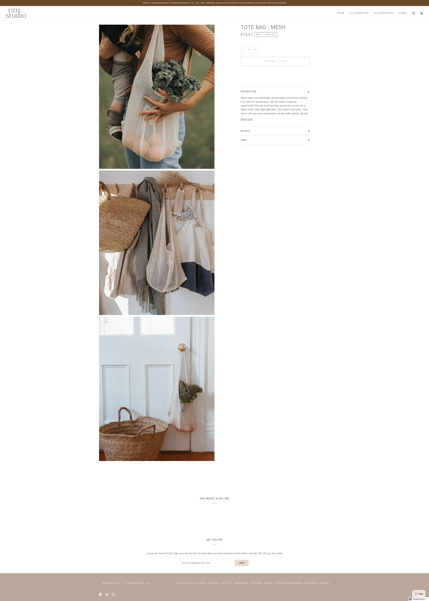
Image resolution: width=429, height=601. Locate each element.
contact (226, 583)
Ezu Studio (185, 583)
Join (241, 563)
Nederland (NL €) (137, 583)
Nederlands (110, 583)
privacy (268, 583)
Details (245, 131)
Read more (247, 119)
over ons (213, 583)
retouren (256, 583)
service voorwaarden (289, 583)
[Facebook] (100, 594)
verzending (240, 583)
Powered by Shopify (317, 583)
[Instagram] (113, 594)
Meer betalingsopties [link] (252, 81)
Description (248, 91)
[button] (359, 13)
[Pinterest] (106, 594)
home (202, 583)
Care (244, 140)
